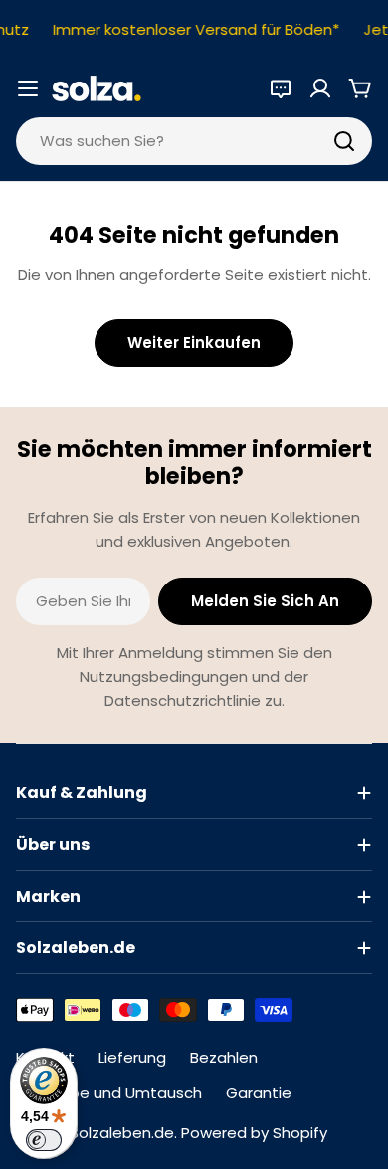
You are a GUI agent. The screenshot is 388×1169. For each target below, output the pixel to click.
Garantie (258, 1093)
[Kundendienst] (280, 88)
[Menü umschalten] (28, 88)
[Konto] (320, 88)
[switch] (44, 1140)
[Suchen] (344, 141)
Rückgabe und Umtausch (109, 1093)
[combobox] (194, 141)
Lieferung (132, 1057)
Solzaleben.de (122, 1132)
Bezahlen (224, 1057)
